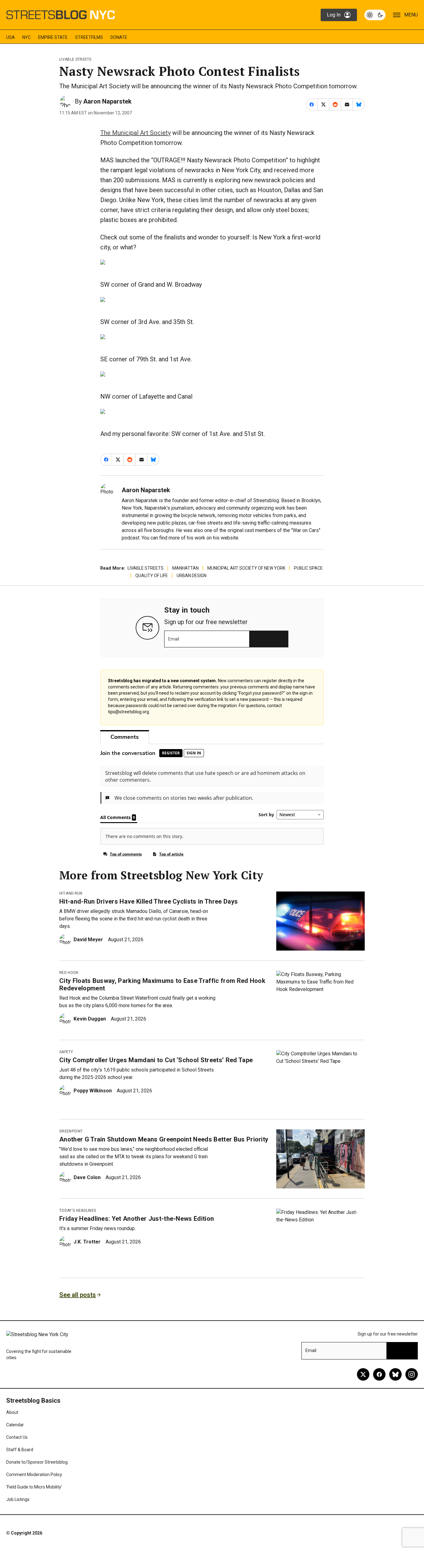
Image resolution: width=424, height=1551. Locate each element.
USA (10, 37)
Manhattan (185, 568)
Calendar (15, 1424)
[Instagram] (411, 1374)
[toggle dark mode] (375, 15)
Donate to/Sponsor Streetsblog (37, 1462)
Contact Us (17, 1437)
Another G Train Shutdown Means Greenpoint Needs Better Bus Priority (163, 1139)
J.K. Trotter (87, 1242)
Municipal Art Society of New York (246, 568)
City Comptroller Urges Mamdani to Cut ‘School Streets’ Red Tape (156, 1060)
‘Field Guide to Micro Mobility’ (34, 1486)
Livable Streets (75, 59)
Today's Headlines (77, 1210)
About (12, 1412)
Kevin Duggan (90, 1019)
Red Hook (69, 973)
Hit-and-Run (71, 893)
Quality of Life (151, 575)
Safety (66, 1052)
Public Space (308, 568)
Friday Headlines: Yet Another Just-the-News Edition (136, 1218)
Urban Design (191, 575)
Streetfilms (89, 37)
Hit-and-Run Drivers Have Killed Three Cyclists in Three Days (148, 901)
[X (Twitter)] (363, 1374)
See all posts (77, 1295)
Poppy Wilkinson (93, 1091)
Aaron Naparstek (107, 101)
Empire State (53, 37)
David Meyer (88, 939)
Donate (119, 37)
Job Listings (17, 1499)
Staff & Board (19, 1449)
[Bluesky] (395, 1374)
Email (173, 639)
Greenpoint (71, 1131)
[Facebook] (379, 1374)
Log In (334, 15)
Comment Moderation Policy (34, 1474)
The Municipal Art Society (135, 133)
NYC (26, 37)
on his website (222, 538)
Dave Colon (87, 1177)
